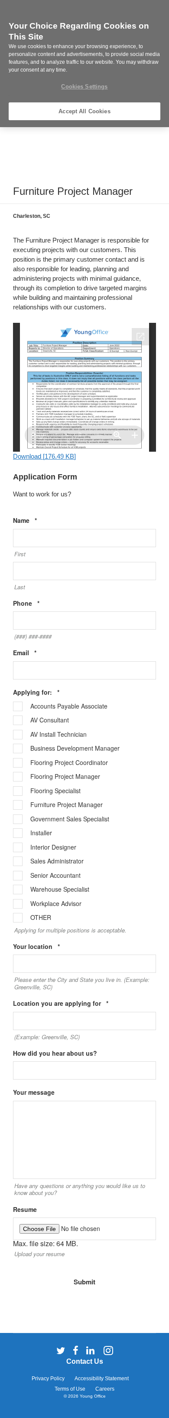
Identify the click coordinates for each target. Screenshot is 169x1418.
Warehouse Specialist (59, 889)
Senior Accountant (55, 876)
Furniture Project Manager (66, 805)
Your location (49, 946)
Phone (39, 603)
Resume (25, 1209)
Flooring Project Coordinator (69, 763)
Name (38, 520)
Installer (41, 833)
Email (38, 653)
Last (19, 587)
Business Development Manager (75, 748)
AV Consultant (49, 720)
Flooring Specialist (55, 791)
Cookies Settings (84, 86)
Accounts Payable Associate (68, 706)
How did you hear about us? (55, 1053)
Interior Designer (53, 847)
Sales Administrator (57, 861)
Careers (104, 1389)
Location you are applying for (74, 1003)
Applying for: (49, 692)
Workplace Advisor (55, 904)
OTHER (40, 918)
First (20, 554)
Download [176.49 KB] (44, 456)
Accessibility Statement (102, 1378)
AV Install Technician (58, 735)
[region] (84, 63)
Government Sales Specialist (69, 819)
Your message (34, 1092)
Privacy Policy (48, 1378)
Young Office (93, 1396)
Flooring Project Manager (65, 777)
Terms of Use (70, 1389)
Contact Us (84, 1361)
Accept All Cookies (84, 111)
